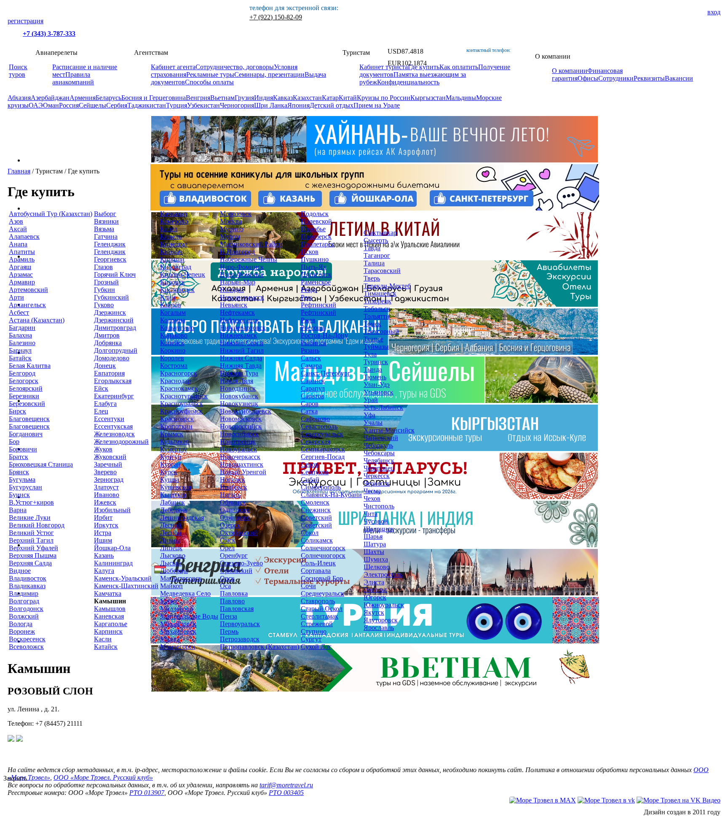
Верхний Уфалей (33, 547)
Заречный (108, 464)
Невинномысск (242, 297)
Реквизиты (649, 78)
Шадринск (379, 528)
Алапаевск (24, 236)
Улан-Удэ (377, 384)
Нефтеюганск (239, 320)
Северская (315, 441)
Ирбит (103, 517)
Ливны (170, 540)
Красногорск (178, 373)
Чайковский (381, 437)
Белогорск (23, 380)
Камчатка (107, 593)
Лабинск (172, 502)
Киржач (171, 251)
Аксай (18, 228)
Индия (263, 97)
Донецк (105, 365)
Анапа (18, 244)
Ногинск (232, 479)
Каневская (109, 616)
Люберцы (174, 570)
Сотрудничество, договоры (234, 66)
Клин (168, 297)
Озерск (230, 525)
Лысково (172, 555)
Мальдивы (461, 97)
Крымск (171, 434)
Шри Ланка (270, 105)
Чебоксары (379, 453)
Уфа (369, 415)
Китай (348, 97)
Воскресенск (27, 639)
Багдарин (22, 327)
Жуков (103, 449)
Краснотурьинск (184, 396)
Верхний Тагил (31, 540)
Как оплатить (458, 66)
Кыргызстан (428, 97)
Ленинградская (182, 517)
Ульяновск (378, 392)
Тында (373, 369)
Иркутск (106, 525)
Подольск (315, 213)
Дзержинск (110, 312)
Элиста (374, 582)
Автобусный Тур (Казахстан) (50, 213)
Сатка (309, 411)
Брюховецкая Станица (41, 464)
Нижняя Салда (241, 358)
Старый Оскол (322, 608)
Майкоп (171, 585)
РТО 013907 (146, 792)
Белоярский (26, 388)
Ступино (314, 631)
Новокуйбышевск (245, 411)
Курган (170, 464)
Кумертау (173, 449)
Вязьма (104, 228)
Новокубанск (239, 396)
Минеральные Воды (189, 616)
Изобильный (112, 509)
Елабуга (105, 403)
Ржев (308, 320)
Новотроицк (238, 441)
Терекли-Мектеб (387, 285)
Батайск (20, 358)
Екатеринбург (114, 396)
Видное (20, 570)
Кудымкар (174, 441)
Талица (374, 263)
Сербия (116, 105)
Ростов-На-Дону (324, 335)
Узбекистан (203, 105)
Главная (19, 171)
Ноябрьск (233, 487)
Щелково (377, 566)
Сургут (311, 639)
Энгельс (375, 589)
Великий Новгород (36, 525)
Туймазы (376, 346)
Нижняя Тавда (241, 365)
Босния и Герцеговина (153, 97)
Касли (103, 639)
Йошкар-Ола (112, 547)
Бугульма (22, 479)
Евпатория (109, 373)
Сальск (311, 358)
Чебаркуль (378, 445)
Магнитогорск (181, 578)
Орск (227, 578)
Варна (18, 509)
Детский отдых (331, 105)
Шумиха (376, 559)
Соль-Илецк (318, 563)
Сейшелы (92, 105)
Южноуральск (384, 604)
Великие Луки (30, 517)
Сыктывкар (380, 232)
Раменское (316, 282)
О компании (569, 70)
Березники (24, 396)
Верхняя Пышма (32, 555)
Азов (16, 221)
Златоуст (106, 487)
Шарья (373, 536)
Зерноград (108, 479)
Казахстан (307, 97)
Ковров (170, 304)
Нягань (230, 494)
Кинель (171, 236)
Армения (83, 97)
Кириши (172, 259)
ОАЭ (36, 105)
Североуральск (322, 434)
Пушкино (315, 259)
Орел (227, 547)
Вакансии (679, 78)
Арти (16, 297)
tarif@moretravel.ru (286, 785)
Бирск (17, 411)
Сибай (310, 479)
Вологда (20, 623)
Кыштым (173, 494)
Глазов (103, 266)
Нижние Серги (241, 342)
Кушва (169, 479)
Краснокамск (179, 388)
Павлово (232, 601)
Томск (372, 323)
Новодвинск (238, 388)
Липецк (171, 547)
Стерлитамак (319, 616)
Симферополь (321, 487)
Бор (14, 441)
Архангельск (27, 304)
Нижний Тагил (242, 350)
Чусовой (376, 521)
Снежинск (316, 509)
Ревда (309, 289)
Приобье (313, 228)
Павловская (237, 608)
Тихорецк (377, 301)
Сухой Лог (316, 646)
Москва (231, 221)
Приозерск (316, 236)
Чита (370, 513)
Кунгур (170, 456)
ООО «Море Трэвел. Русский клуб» (103, 777)
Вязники (106, 221)
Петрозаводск (240, 639)
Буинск (19, 494)
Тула (370, 354)
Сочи (308, 585)
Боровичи (23, 449)
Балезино (22, 342)
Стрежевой (317, 623)
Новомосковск (241, 418)
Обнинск (233, 502)
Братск (18, 456)
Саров (309, 403)
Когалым (173, 312)
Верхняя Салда (30, 563)
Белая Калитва (30, 365)
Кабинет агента (173, 66)
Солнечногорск (323, 547)
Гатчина (106, 236)
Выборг (105, 213)
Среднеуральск (322, 593)
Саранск (313, 380)
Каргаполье (110, 623)
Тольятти (377, 316)
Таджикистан (146, 105)
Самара (311, 365)
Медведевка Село (185, 593)
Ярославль (379, 627)
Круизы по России (383, 97)
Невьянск (233, 304)
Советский (316, 517)
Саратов (312, 396)
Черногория (237, 105)
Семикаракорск (323, 449)
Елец (101, 411)
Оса (225, 585)
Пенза (228, 616)
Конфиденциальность (408, 82)
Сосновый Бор (322, 578)
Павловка (234, 593)
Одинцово (235, 509)
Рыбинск (314, 342)
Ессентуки (109, 418)
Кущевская (175, 487)
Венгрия (198, 97)
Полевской (316, 221)
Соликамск (317, 540)
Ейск (101, 388)
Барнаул (20, 350)
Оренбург (234, 555)
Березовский (27, 403)
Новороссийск (241, 426)
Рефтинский (318, 304)
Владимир (23, 593)
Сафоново (315, 418)
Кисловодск (177, 289)
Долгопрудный (115, 350)
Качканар (173, 213)
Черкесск (377, 475)
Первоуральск (240, 623)
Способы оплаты (209, 82)
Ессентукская (113, 426)
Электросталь (383, 574)
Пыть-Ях (314, 266)
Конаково (173, 335)
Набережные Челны (248, 259)
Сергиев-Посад (323, 456)
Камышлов (110, 608)
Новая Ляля (236, 380)
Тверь (372, 278)
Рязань (310, 350)
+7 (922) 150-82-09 (275, 17)
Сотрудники (616, 78)
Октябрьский (239, 532)
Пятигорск (316, 274)
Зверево (105, 472)
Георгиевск (110, 259)
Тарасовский (382, 270)
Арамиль (22, 259)
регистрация (25, 20)
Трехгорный (381, 331)
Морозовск (236, 213)
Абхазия (19, 97)
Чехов (372, 498)
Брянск (19, 472)
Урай (371, 399)
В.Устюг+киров (31, 502)
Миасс (169, 601)
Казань (104, 555)
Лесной (171, 525)
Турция (176, 105)
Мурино (232, 228)
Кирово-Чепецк (182, 274)
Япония (298, 105)
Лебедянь (173, 509)
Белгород (22, 373)
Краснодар (175, 380)
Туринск (376, 361)
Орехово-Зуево (241, 563)
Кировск (172, 282)
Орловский (236, 570)
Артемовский (28, 289)
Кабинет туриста (383, 66)
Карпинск (108, 631)
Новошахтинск (241, 464)
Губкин (104, 289)
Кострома (173, 365)
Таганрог (377, 255)
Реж (306, 297)
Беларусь (108, 97)
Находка (232, 289)
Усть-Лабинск (383, 407)
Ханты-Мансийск (389, 430)
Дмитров (107, 335)
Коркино (172, 350)
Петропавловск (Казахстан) (259, 646)
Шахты (374, 551)
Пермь (229, 631)
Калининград (113, 563)
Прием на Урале (376, 105)
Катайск (106, 646)
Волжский (24, 616)
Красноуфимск (181, 411)
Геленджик (110, 244)
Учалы (373, 422)
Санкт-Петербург (326, 373)
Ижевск (105, 502)
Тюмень (375, 377)
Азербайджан (50, 97)
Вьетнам (222, 97)
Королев (172, 358)
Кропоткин (176, 426)
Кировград (175, 266)
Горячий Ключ (115, 274)
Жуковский (110, 456)
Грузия (244, 97)
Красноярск (177, 418)
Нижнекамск (238, 335)
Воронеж (22, 631)
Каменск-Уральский (123, 578)
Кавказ (283, 97)
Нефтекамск (237, 312)
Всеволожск (26, 646)
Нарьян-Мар (237, 282)
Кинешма (173, 244)
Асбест (19, 312)
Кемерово (174, 221)
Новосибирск (239, 434)
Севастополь (319, 426)
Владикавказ (27, 585)
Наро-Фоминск (242, 266)
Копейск (172, 342)
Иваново (106, 494)
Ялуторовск (381, 620)
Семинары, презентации (269, 74)
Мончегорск (177, 646)
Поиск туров (18, 70)
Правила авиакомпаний (73, 78)
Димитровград (115, 327)
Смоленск (315, 502)
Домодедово (111, 358)
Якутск (374, 612)
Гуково (104, 304)
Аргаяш (20, 266)
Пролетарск (318, 244)
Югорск (375, 597)
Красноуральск (181, 403)
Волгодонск (26, 608)
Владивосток (27, 578)
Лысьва (171, 563)
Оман (51, 105)
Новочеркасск (240, 456)
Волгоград (24, 601)
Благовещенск (29, 418)
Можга (170, 639)
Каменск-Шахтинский (126, 585)
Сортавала (316, 570)
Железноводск (114, 434)
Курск (168, 472)
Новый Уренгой (243, 472)
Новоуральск (238, 449)
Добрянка (108, 342)
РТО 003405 (286, 792)
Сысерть (376, 240)
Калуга (104, 570)
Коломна (172, 320)
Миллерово (176, 608)
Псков (309, 251)
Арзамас (21, 274)
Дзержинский (114, 320)
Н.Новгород (237, 251)
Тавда (372, 247)
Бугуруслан (25, 487)
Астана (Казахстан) (36, 320)
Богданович (26, 434)
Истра (102, 532)
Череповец (379, 468)
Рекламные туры (210, 74)
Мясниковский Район (251, 244)
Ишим (103, 540)
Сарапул (313, 388)
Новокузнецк (239, 403)
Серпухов (315, 472)
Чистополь (379, 506)
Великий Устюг (31, 532)
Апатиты (22, 251)
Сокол (309, 532)
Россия (69, 105)
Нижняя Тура (239, 373)
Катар (330, 97)
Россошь (313, 327)
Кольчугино (177, 327)
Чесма (372, 490)
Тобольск (377, 308)
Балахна (20, 335)
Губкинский (111, 297)
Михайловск (178, 623)
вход (713, 12)
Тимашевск (380, 293)
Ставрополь (318, 601)
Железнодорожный (121, 441)
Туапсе (373, 339)
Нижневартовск (243, 327)
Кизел (168, 228)
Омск (228, 540)
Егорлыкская (112, 380)
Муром (230, 236)
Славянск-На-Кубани (331, 494)
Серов (309, 464)
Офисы (588, 78)
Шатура (375, 544)
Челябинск (379, 460)
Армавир (22, 282)
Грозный (106, 282)
